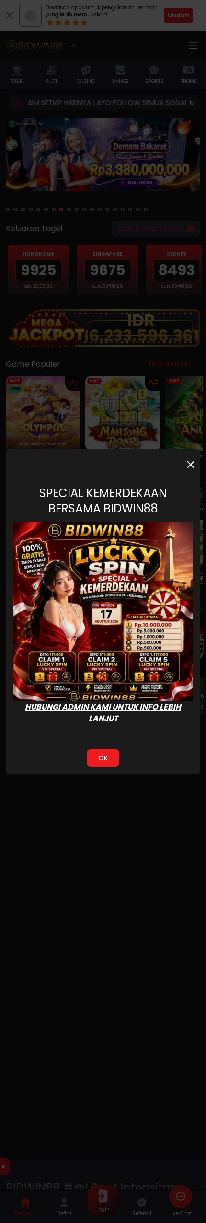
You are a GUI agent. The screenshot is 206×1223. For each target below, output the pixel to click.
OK (103, 758)
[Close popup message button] (190, 464)
